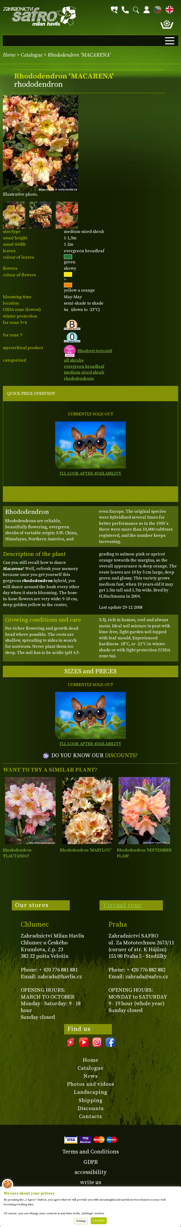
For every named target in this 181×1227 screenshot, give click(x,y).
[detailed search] (114, 9)
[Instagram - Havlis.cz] (97, 1045)
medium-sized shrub (84, 372)
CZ (156, 9)
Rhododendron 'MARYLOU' (85, 850)
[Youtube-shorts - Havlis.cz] (70, 1045)
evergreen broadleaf (84, 366)
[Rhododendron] (30, 810)
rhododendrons (79, 378)
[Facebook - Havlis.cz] (110, 1045)
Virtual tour (122, 905)
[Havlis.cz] (39, 16)
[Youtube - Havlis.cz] (83, 1045)
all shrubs (73, 360)
